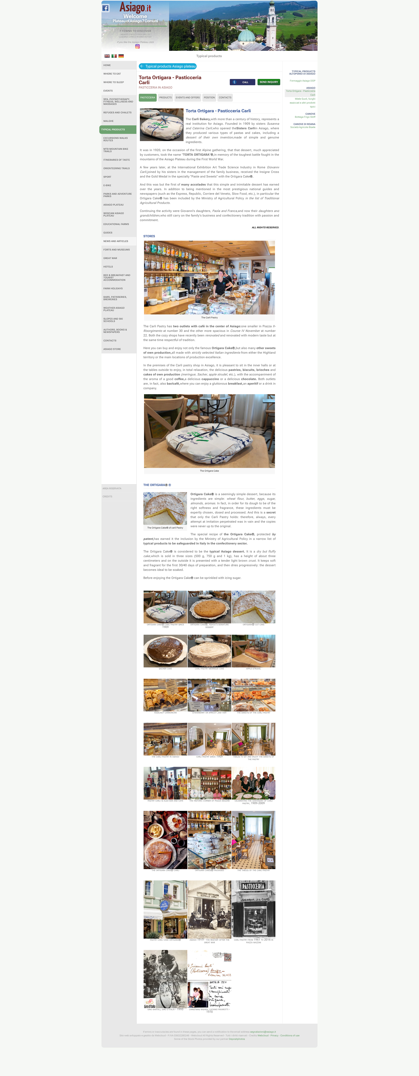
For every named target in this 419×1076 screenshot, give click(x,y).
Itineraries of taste (116, 160)
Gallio (146, 35)
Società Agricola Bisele (302, 127)
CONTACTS (225, 97)
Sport (107, 177)
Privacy (274, 1035)
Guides (107, 232)
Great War (110, 258)
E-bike (107, 185)
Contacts (109, 340)
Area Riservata (112, 488)
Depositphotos (237, 1039)
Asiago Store (112, 349)
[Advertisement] (118, 418)
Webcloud (263, 1035)
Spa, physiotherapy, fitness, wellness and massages (118, 102)
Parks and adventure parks (117, 195)
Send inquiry (269, 82)
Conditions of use (289, 1035)
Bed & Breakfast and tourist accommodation (117, 277)
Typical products (113, 129)
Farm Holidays (113, 288)
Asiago (125, 35)
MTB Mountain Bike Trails (115, 150)
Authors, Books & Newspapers (115, 331)
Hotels (108, 266)
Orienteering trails (116, 168)
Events (108, 90)
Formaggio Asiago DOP (302, 80)
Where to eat (112, 73)
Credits (107, 496)
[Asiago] (135, 8)
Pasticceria (147, 97)
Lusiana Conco (127, 37)
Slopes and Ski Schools (113, 320)
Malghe (108, 121)
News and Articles (115, 241)
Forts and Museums (116, 249)
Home (107, 65)
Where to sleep (113, 82)
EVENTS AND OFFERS (188, 97)
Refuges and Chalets (117, 112)
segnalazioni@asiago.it (263, 1031)
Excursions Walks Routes (115, 139)
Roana (140, 37)
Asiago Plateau (113, 204)
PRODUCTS (165, 97)
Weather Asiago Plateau (114, 309)
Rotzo (147, 37)
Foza (139, 35)
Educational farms (116, 224)
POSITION (209, 97)
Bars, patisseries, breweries (115, 298)
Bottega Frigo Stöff (305, 117)
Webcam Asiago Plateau (113, 214)
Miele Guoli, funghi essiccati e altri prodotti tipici (302, 102)
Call (246, 82)
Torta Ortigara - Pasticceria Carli (300, 93)
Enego (132, 35)
